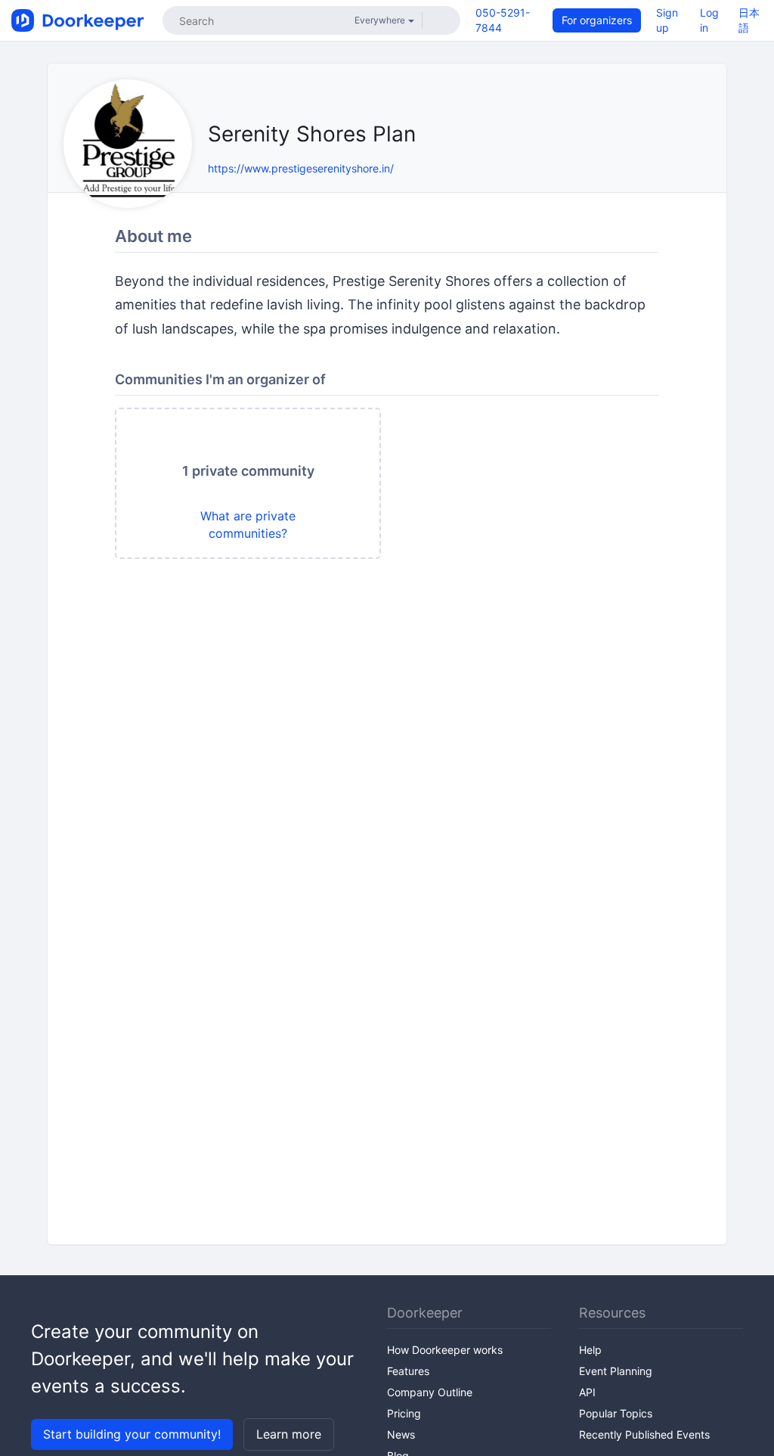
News (401, 1434)
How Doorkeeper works (445, 1349)
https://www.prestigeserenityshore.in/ (301, 168)
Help (590, 1349)
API (587, 1392)
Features (408, 1370)
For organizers (597, 20)
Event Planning (615, 1370)
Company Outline (429, 1392)
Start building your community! (132, 1434)
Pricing (404, 1413)
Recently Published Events (644, 1434)
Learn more (288, 1434)
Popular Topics (615, 1413)
